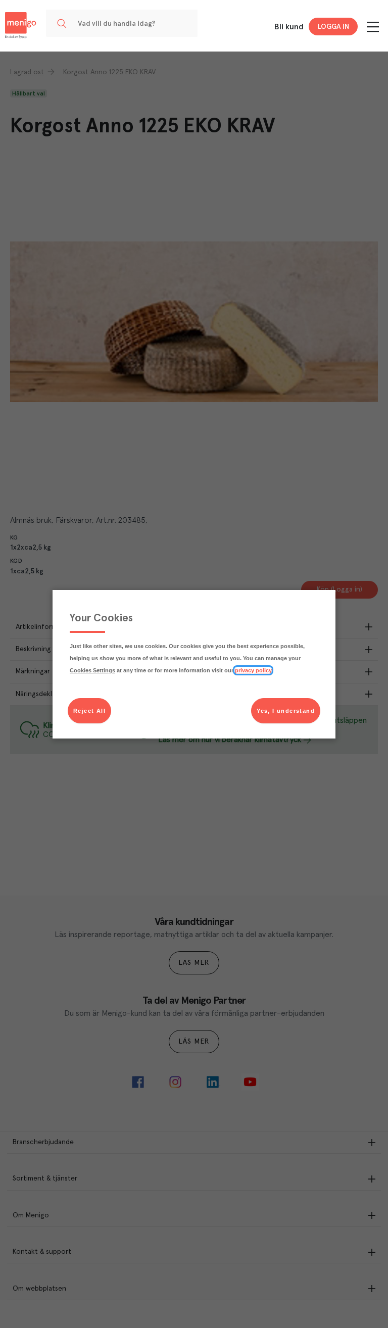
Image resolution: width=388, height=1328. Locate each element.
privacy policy (253, 670)
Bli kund (289, 27)
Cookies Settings (92, 670)
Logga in (333, 26)
